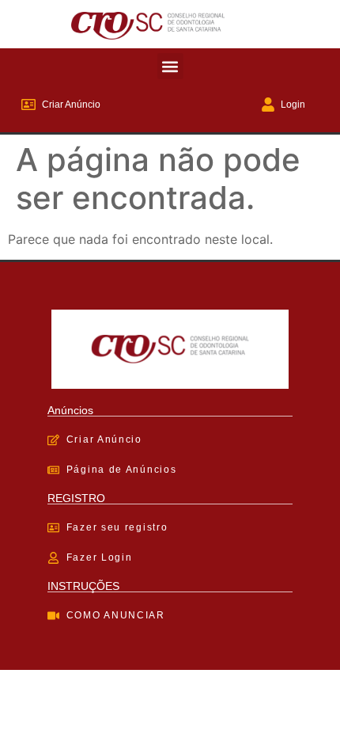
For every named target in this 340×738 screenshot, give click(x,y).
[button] (170, 66)
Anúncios (70, 410)
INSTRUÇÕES (83, 586)
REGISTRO (76, 498)
